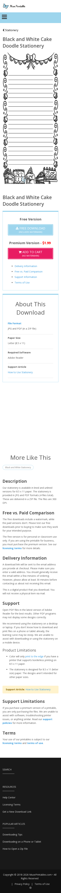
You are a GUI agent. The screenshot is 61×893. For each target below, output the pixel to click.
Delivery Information (26, 266)
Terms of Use (22, 282)
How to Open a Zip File (15, 848)
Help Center (9, 797)
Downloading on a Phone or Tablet (22, 841)
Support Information (26, 277)
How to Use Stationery (20, 372)
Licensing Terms (12, 804)
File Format (14, 323)
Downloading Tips (12, 834)
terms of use (35, 743)
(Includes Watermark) (32, 229)
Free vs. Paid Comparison (29, 271)
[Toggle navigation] (4, 18)
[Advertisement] (30, 417)
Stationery (11, 30)
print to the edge (34, 656)
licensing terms (12, 548)
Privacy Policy (22, 884)
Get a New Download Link (17, 811)
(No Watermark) (32, 253)
